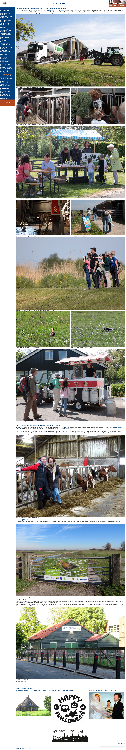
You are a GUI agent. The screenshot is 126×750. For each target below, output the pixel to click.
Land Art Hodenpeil (4, 29)
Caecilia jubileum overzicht (6, 9)
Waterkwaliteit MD (4, 43)
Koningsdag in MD (4, 71)
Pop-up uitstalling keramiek (6, 70)
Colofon (28, 748)
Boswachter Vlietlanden (5, 67)
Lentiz (73, 601)
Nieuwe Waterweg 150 (5, 95)
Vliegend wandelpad (4, 23)
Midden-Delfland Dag (5, 51)
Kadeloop (2, 41)
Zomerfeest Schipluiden (5, 34)
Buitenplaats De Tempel (5, 77)
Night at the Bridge (4, 48)
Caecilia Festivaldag (4, 73)
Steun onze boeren (4, 36)
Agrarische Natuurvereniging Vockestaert (54, 10)
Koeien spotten (3, 57)
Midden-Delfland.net (21, 748)
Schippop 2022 (3, 50)
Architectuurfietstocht (5, 53)
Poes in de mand (4, 65)
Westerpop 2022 (4, 40)
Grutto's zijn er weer (4, 88)
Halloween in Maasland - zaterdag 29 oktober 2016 (63, 690)
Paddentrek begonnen (5, 92)
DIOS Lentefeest (4, 54)
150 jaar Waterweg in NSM (6, 68)
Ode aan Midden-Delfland (6, 47)
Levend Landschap (4, 24)
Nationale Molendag (4, 60)
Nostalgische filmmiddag (5, 20)
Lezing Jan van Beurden (5, 80)
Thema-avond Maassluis (5, 75)
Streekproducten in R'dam (6, 87)
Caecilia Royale (3, 84)
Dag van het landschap (5, 22)
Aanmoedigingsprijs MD (5, 63)
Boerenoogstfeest (4, 27)
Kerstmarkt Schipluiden (5, 14)
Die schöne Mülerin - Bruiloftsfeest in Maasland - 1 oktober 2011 (103, 690)
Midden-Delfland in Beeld (5, 97)
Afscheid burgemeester (5, 44)
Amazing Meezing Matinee (6, 78)
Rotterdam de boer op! (5, 64)
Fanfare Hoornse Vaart (5, 39)
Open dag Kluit (3, 58)
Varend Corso (3, 46)
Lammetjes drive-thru (5, 94)
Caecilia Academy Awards (6, 16)
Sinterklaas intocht (4, 17)
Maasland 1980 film (4, 10)
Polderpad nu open (4, 37)
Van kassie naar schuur (5, 33)
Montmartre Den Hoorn (5, 31)
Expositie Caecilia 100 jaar (6, 82)
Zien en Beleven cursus (5, 30)
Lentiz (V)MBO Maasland (66, 428)
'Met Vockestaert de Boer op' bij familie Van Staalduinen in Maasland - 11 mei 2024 (33, 690)
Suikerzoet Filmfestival (5, 19)
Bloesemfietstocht (4, 81)
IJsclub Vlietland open (5, 13)
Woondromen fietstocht (5, 56)
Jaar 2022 (2, 7)
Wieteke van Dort (4, 26)
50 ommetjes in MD (4, 61)
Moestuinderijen (3, 12)
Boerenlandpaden (4, 90)
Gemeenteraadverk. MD (5, 85)
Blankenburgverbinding (5, 98)
